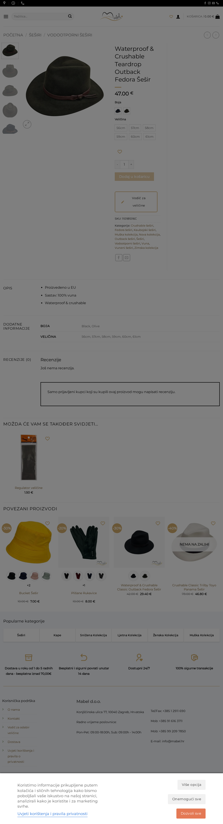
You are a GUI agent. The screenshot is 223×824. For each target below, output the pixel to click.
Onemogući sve (186, 799)
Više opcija (191, 785)
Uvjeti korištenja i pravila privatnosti (52, 813)
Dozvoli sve (191, 813)
